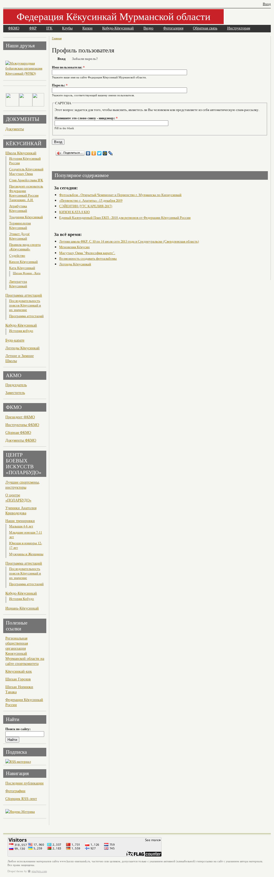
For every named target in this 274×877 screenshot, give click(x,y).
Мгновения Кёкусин (74, 246)
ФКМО (13, 28)
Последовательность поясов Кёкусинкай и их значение (25, 305)
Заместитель (15, 392)
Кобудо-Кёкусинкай (118, 28)
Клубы (67, 28)
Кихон (87, 28)
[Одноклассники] (94, 153)
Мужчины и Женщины (26, 554)
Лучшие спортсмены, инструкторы (22, 485)
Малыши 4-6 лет (21, 526)
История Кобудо (21, 598)
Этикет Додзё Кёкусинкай (19, 236)
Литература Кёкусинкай (18, 283)
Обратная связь (205, 28)
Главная (57, 38)
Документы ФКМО (20, 440)
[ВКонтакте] (88, 153)
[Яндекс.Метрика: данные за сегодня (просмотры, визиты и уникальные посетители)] (20, 811)
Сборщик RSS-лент (21, 798)
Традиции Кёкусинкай (26, 217)
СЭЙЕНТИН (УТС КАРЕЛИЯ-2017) (85, 206)
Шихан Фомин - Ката (26, 273)
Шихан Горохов (18, 678)
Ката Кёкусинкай (22, 268)
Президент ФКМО (20, 416)
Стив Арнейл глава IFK (26, 180)
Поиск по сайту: (18, 728)
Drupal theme (15, 871)
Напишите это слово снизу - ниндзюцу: (86, 118)
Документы (14, 128)
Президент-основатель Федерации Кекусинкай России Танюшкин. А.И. (26, 193)
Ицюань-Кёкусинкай (22, 608)
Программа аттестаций (23, 295)
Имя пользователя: (68, 67)
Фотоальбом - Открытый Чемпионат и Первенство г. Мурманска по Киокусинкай (120, 194)
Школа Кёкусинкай (20, 152)
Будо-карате (14, 340)
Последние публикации (24, 783)
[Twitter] (99, 153)
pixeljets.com (39, 871)
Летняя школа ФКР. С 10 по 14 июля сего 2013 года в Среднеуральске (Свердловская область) (129, 241)
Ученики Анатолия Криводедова (20, 510)
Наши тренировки (20, 520)
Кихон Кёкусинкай (23, 261)
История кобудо (21, 330)
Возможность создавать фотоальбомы (88, 258)
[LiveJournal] (110, 153)
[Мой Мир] (105, 153)
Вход (267, 4)
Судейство (17, 255)
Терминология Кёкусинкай (20, 225)
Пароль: (59, 85)
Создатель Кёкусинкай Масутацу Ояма (26, 171)
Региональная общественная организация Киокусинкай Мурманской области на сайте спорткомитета (24, 650)
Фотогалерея (173, 28)
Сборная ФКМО (18, 432)
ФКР (33, 28)
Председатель (16, 384)
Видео (148, 28)
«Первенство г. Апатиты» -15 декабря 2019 (90, 200)
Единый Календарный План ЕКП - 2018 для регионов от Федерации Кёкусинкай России (125, 217)
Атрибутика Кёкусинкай (18, 208)
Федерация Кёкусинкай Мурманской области (113, 16)
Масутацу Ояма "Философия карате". (87, 252)
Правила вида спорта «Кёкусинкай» (25, 246)
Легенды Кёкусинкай (22, 347)
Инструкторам (238, 28)
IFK (49, 28)
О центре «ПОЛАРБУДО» (18, 497)
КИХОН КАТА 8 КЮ (74, 211)
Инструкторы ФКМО (22, 424)
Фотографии (15, 790)
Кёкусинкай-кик (18, 671)
